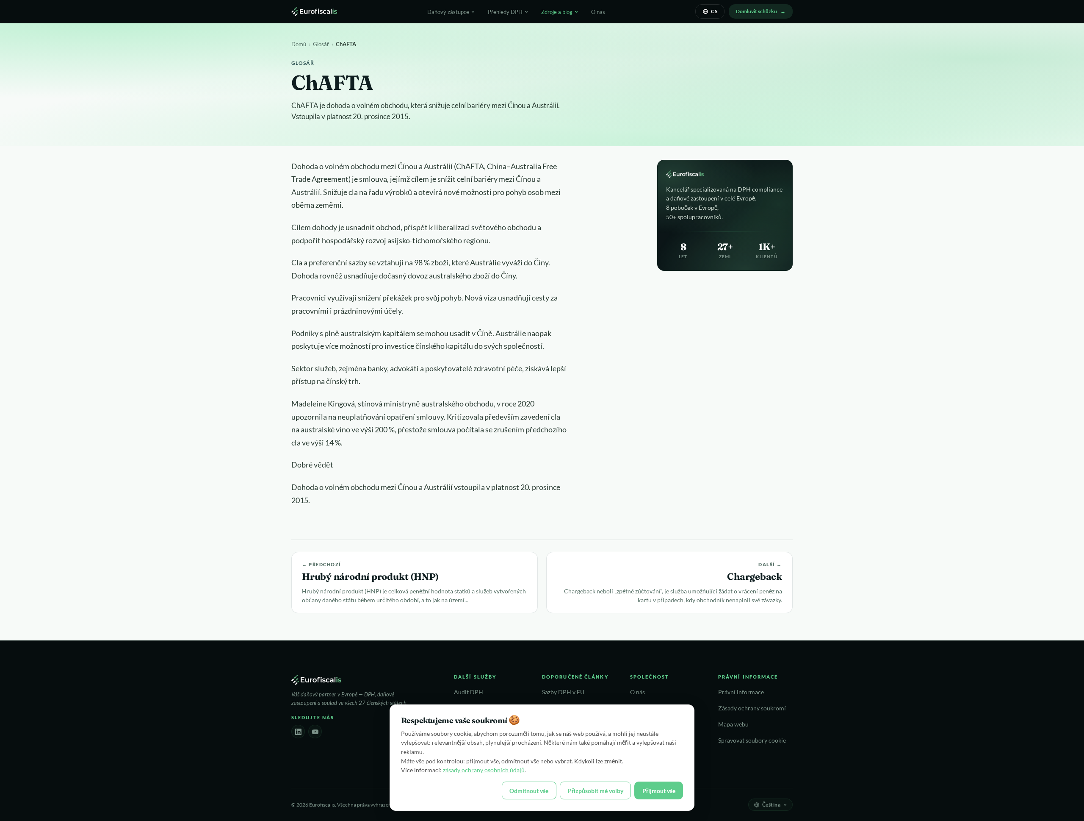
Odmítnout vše (528, 790)
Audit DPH (468, 692)
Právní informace (741, 692)
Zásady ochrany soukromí (752, 708)
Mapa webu (733, 724)
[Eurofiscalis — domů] (314, 11)
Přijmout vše (658, 790)
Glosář (321, 44)
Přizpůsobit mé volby (595, 790)
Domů (298, 44)
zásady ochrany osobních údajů (484, 770)
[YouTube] (315, 731)
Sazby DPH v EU (563, 692)
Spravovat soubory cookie (752, 740)
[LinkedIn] (298, 731)
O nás (598, 11)
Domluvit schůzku (756, 11)
